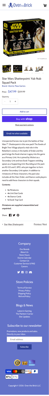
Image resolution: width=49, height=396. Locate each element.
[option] (7, 68)
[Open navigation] (4, 5)
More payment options (24, 125)
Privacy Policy (24, 290)
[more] (15, 101)
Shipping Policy (24, 293)
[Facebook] (22, 272)
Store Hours (24, 255)
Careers (24, 266)
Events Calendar (24, 258)
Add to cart (24, 111)
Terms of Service (24, 288)
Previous (38, 224)
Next (45, 224)
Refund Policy (24, 296)
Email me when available (17, 133)
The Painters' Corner (24, 314)
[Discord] (30, 272)
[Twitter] (18, 272)
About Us (24, 252)
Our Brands (24, 249)
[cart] (45, 5)
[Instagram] (26, 272)
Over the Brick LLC (32, 385)
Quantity (5, 97)
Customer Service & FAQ (24, 263)
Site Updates (24, 316)
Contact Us (24, 260)
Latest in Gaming (24, 311)
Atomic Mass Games (16, 86)
